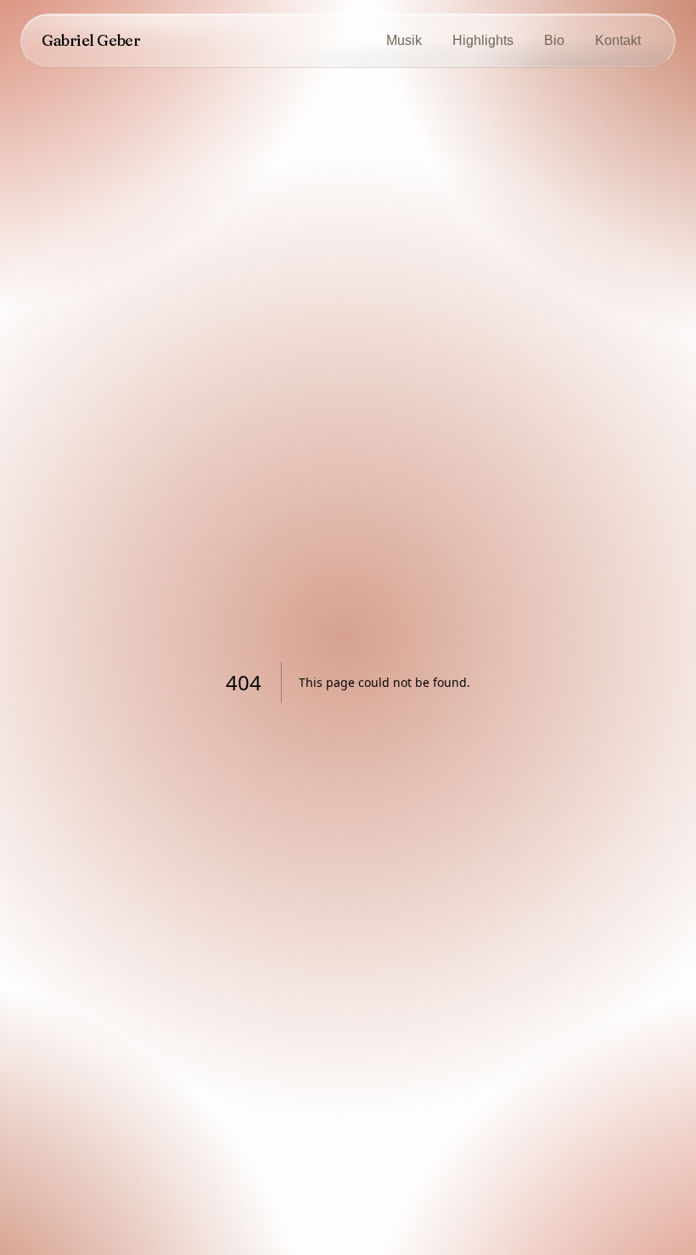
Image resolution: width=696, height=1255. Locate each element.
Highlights (483, 40)
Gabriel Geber (91, 40)
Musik (404, 40)
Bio (554, 40)
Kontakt (618, 40)
